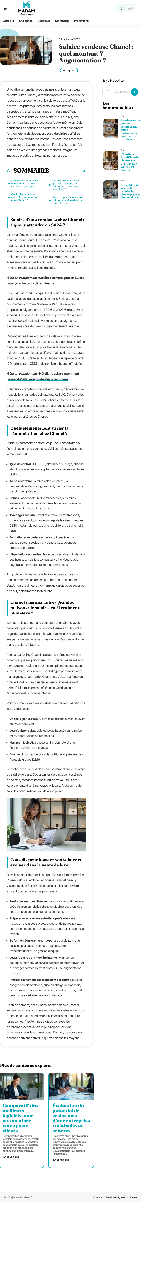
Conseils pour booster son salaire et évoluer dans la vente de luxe (67, 200)
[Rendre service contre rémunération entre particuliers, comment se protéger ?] (110, 128)
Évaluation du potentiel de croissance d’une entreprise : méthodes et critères (71, 1118)
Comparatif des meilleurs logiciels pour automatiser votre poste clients (20, 1118)
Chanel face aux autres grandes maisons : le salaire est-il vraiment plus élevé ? (66, 185)
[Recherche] (121, 8)
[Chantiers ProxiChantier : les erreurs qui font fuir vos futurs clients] (110, 160)
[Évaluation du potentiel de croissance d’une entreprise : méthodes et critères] (71, 1086)
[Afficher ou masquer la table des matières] (67, 171)
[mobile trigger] (7, 8)
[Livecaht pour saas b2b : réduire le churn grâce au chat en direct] (110, 189)
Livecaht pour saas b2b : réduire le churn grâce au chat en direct (131, 191)
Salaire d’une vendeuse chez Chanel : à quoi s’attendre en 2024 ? (24, 183)
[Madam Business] (26, 8)
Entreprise (69, 70)
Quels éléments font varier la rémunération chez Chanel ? (24, 197)
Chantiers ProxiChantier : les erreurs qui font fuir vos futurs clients (130, 162)
